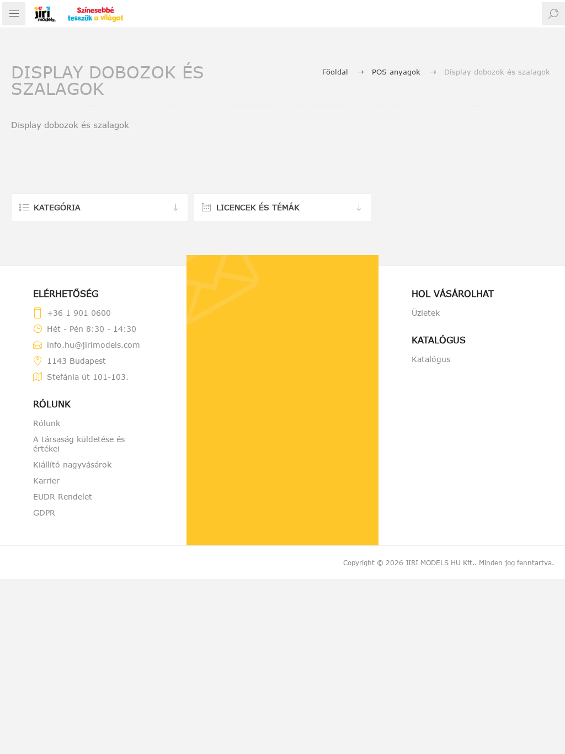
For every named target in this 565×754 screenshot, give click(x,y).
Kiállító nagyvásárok (72, 464)
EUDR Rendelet (62, 496)
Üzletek (426, 312)
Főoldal (335, 71)
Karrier (46, 480)
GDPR (44, 512)
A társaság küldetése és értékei (79, 443)
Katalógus (431, 359)
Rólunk (46, 423)
